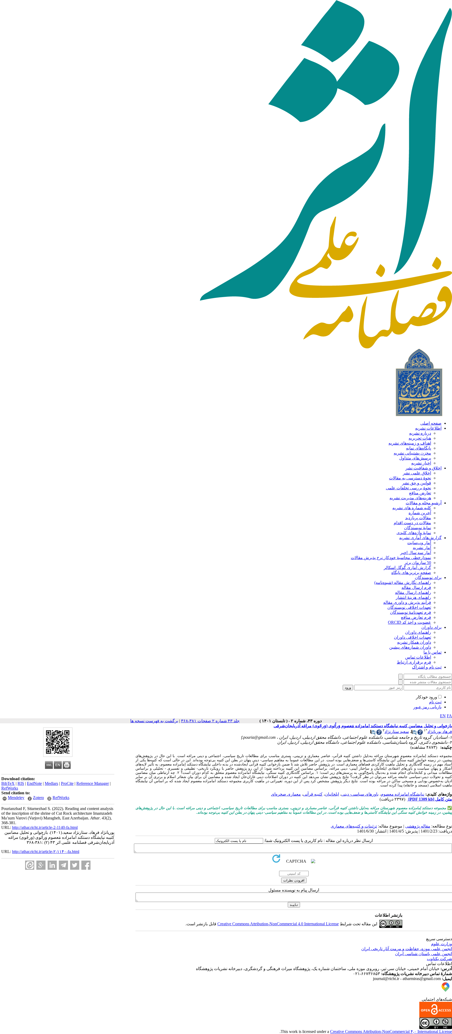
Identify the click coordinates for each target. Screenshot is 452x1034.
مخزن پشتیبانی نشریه (412, 453)
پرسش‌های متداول (415, 458)
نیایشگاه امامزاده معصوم (402, 794)
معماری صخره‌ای (286, 794)
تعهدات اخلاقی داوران (412, 637)
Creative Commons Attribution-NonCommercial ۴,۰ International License (391, 1031)
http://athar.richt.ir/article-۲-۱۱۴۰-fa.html (45, 851)
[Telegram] (63, 865)
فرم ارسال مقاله (416, 587)
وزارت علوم (441, 944)
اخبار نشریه (421, 463)
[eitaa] (29, 865)
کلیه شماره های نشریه (411, 508)
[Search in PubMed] (413, 733)
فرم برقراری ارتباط (414, 662)
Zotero (38, 797)
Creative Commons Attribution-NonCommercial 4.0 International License (278, 924)
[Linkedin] (52, 865)
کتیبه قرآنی (313, 794)
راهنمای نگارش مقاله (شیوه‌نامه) (402, 582)
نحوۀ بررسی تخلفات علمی (408, 488)
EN (443, 716)
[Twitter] (74, 865)
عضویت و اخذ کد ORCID (409, 622)
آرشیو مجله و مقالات (424, 503)
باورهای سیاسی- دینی (359, 794)
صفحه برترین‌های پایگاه (411, 572)
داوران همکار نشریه (414, 642)
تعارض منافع (420, 493)
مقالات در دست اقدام (412, 523)
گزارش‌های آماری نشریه (420, 537)
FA (449, 716)
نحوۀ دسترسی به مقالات (410, 478)
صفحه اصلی (431, 423)
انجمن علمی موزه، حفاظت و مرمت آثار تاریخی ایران (406, 949)
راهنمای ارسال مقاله (413, 592)
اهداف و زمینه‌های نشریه (409, 443)
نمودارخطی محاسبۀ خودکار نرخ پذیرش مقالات (391, 557)
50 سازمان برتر (417, 562)
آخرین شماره (420, 513)
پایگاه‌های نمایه (418, 448)
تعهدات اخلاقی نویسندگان (409, 607)
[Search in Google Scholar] (420, 733)
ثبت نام (435, 702)
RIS (21, 783)
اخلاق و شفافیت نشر (423, 468)
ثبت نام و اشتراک (427, 667)
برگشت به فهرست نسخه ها (154, 721)
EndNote (34, 783)
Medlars (51, 783)
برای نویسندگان (428, 577)
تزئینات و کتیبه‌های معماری (354, 826)
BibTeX (8, 783)
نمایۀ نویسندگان (417, 528)
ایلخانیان (332, 794)
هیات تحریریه (420, 438)
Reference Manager (92, 783)
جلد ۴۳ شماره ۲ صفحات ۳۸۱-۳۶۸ (210, 721)
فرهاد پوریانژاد (439, 731)
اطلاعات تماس (418, 657)
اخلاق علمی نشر (417, 473)
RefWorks (9, 788)
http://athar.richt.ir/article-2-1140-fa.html (45, 827)
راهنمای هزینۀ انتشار (413, 597)
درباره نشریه (420, 433)
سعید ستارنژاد (397, 731)
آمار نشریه (422, 547)
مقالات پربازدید (418, 518)
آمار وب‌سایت (419, 542)
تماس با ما (432, 652)
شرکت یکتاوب (439, 958)
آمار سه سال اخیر (415, 552)
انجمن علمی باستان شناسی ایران (423, 953)
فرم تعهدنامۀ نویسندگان (410, 612)
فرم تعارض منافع (416, 617)
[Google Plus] (41, 865)
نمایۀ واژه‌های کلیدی (414, 532)
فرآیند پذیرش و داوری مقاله (407, 602)
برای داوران (431, 627)
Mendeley (16, 797)
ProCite (67, 783)
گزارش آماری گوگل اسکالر (407, 567)
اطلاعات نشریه (428, 428)
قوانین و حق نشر (416, 483)
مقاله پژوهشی (417, 826)
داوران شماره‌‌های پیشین (410, 647)
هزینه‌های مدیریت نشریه (410, 498)
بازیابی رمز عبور (427, 707)
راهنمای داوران (418, 632)
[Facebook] (86, 865)
